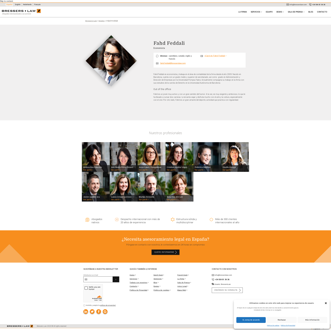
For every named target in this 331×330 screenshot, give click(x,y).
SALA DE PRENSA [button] (295, 12)
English (17, 4)
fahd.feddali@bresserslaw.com (173, 63)
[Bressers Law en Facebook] (98, 311)
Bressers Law (91, 21)
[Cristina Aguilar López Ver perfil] (179, 157)
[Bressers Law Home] (20, 326)
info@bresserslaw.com (298, 4)
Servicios (133, 279)
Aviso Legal (182, 286)
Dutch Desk (158, 275)
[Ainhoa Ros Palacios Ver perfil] (96, 157)
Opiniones (158, 279)
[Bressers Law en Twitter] (92, 311)
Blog (155, 283)
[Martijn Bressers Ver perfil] (152, 186)
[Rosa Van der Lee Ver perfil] (179, 186)
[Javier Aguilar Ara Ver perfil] (96, 186)
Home (132, 275)
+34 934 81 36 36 (318, 4)
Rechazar (282, 320)
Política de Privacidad (288, 326)
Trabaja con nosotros (138, 283)
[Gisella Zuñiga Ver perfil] (235, 157)
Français (37, 4)
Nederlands (27, 4)
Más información (312, 320)
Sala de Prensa (183, 283)
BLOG (310, 12)
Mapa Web (181, 290)
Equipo (102, 21)
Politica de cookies (273, 326)
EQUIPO (269, 12)
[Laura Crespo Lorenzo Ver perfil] (124, 186)
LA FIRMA (242, 12)
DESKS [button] (279, 12)
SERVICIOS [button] (255, 12)
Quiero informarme (164, 252)
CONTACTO (322, 12)
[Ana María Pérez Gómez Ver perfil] (124, 157)
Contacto (133, 286)
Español (9, 4)
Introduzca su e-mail (90, 275)
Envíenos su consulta (226, 290)
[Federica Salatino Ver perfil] (207, 157)
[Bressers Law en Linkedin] (85, 311)
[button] (326, 303)
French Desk (182, 275)
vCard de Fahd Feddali (215, 56)
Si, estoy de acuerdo (251, 320)
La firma (180, 279)
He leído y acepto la (101, 305)
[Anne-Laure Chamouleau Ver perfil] (152, 157)
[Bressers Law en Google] (105, 311)
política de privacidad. (108, 305)
